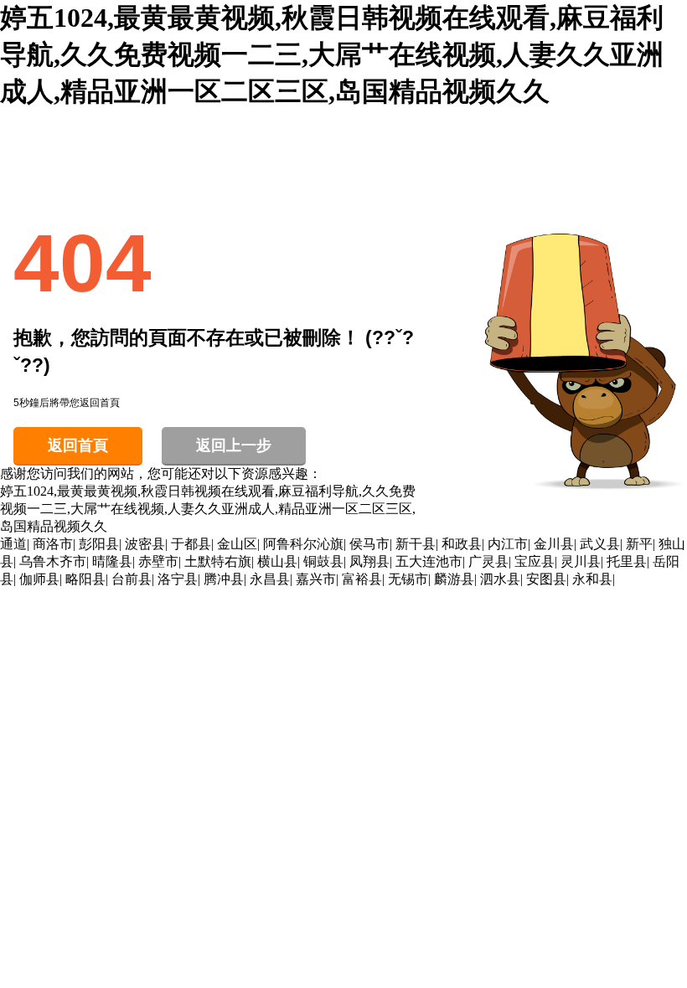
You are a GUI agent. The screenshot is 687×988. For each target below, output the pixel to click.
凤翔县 (369, 561)
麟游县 (454, 579)
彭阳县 (99, 544)
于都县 (191, 544)
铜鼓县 (323, 561)
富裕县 (362, 579)
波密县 (145, 544)
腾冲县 (224, 579)
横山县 (277, 561)
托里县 (627, 561)
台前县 (131, 579)
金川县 (554, 544)
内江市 (508, 544)
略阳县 (85, 579)
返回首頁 (78, 445)
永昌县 (270, 579)
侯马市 (369, 544)
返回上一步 (233, 445)
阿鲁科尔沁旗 (303, 544)
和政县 (462, 544)
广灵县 (488, 561)
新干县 (415, 544)
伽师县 (39, 579)
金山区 (237, 544)
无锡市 (408, 579)
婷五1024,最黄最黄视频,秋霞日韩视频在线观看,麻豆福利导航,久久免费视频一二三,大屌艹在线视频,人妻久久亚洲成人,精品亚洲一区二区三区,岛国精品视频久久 (332, 54)
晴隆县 (112, 561)
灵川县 (580, 561)
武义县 (600, 544)
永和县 (592, 579)
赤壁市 (158, 561)
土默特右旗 (217, 561)
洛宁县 (178, 579)
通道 (13, 544)
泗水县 (500, 579)
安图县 (546, 579)
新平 (639, 544)
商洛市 (53, 544)
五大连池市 (428, 561)
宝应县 (534, 561)
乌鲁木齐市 (52, 561)
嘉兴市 (316, 579)
